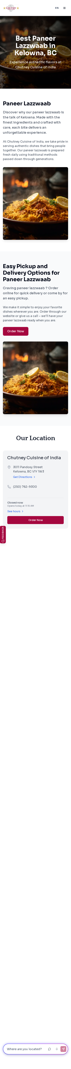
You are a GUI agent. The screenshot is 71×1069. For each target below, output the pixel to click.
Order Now (15, 331)
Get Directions (22, 477)
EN (57, 8)
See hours (13, 511)
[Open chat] (49, 1049)
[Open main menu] (64, 8)
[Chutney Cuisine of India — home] (11, 8)
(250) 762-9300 (25, 487)
